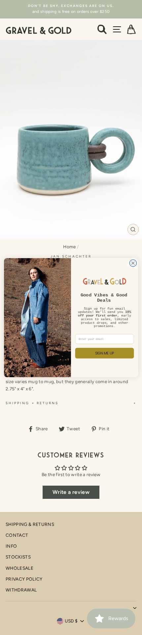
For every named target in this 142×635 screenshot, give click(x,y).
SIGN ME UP (104, 352)
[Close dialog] (132, 262)
